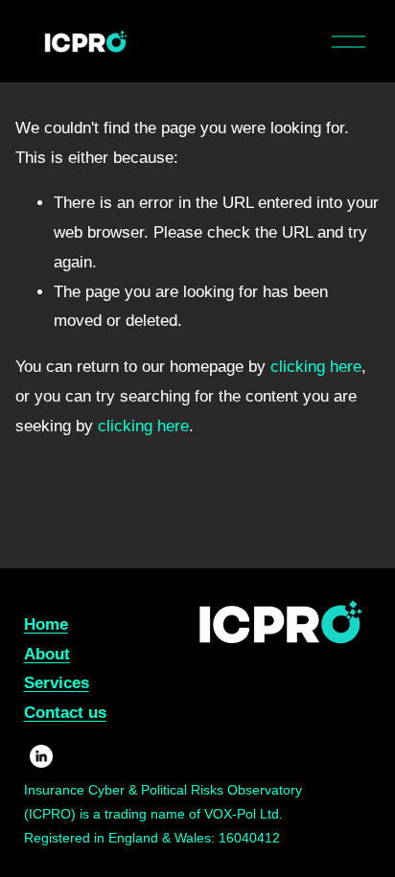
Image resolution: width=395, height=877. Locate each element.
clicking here (315, 367)
